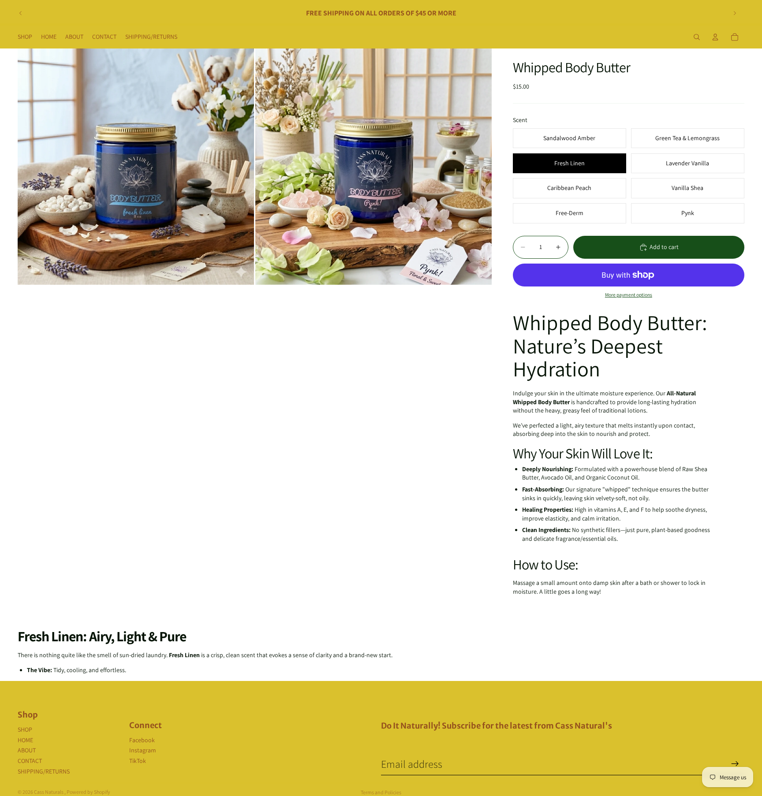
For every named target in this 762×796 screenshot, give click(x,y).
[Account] (715, 37)
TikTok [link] (137, 761)
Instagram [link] (142, 750)
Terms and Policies (381, 792)
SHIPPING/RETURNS (44, 771)
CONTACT (30, 761)
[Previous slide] (20, 13)
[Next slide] (734, 13)
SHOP (25, 729)
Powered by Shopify (88, 792)
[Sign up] (735, 764)
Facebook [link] (142, 740)
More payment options (628, 294)
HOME (25, 740)
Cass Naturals (49, 792)
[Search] (696, 37)
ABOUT (27, 750)
